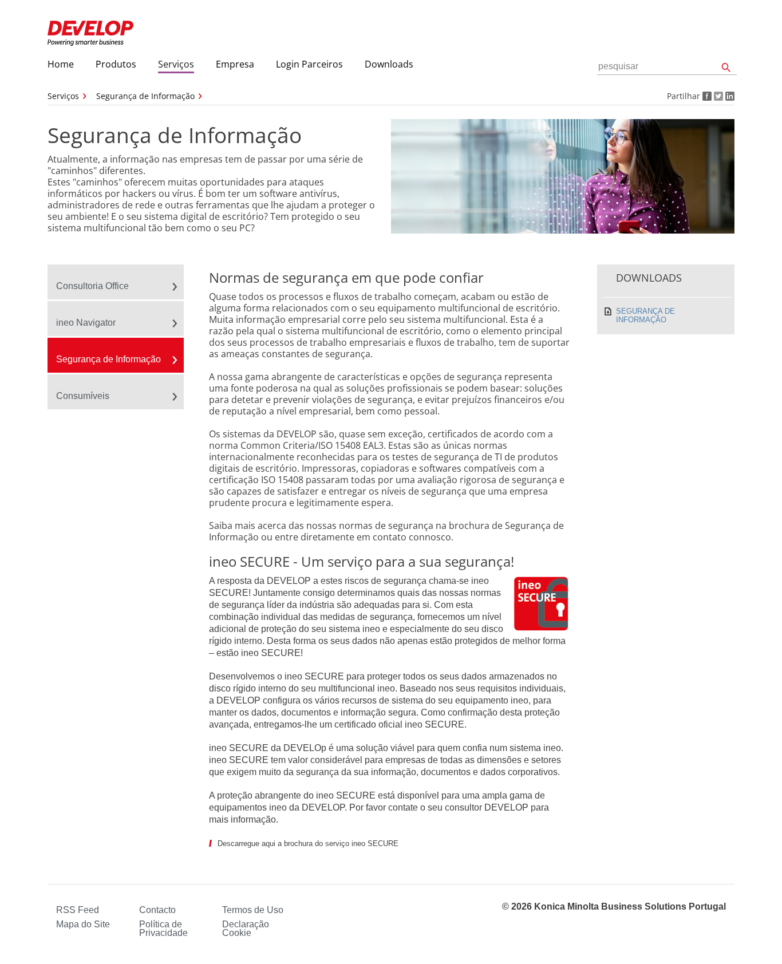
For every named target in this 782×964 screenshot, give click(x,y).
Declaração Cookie (245, 928)
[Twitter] (717, 95)
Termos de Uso (252, 910)
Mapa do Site (83, 924)
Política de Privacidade (163, 928)
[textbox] (667, 66)
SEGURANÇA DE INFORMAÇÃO (645, 316)
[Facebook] (706, 95)
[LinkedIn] (728, 95)
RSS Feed (77, 910)
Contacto (157, 910)
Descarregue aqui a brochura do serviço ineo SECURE (308, 843)
